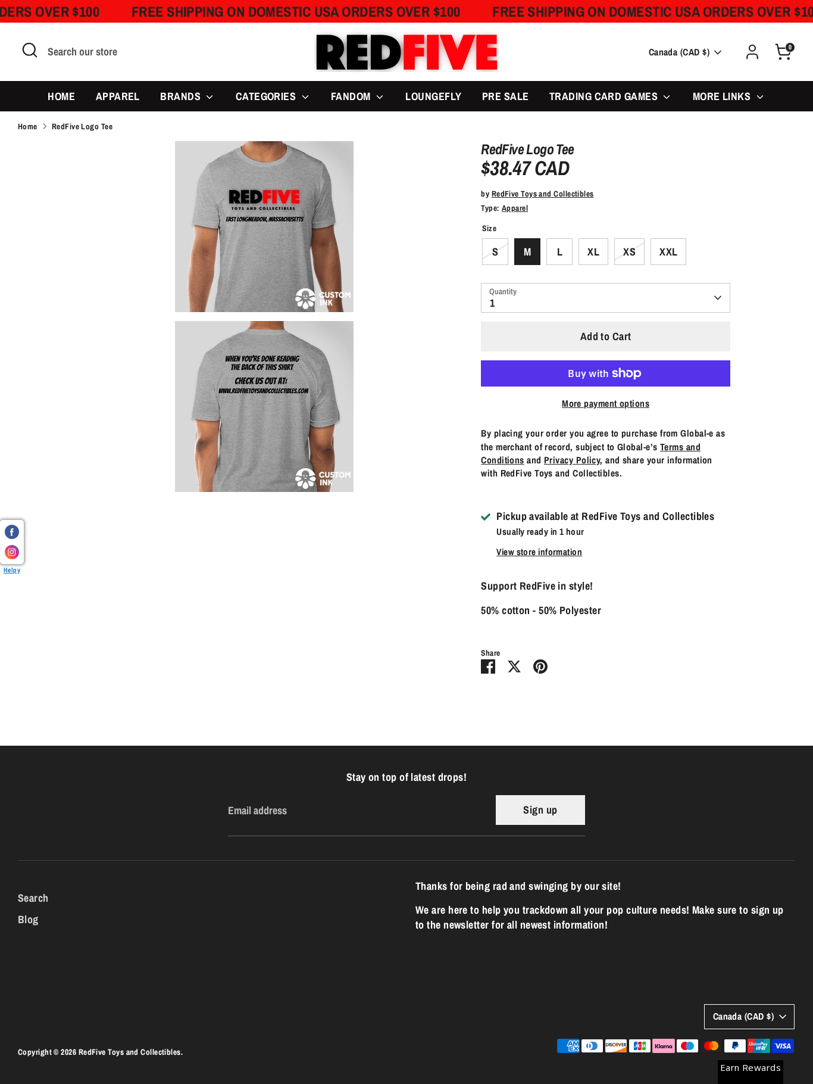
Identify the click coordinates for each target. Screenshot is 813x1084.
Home (61, 96)
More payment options (605, 403)
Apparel (118, 96)
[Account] (752, 52)
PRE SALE (505, 96)
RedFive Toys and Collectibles (543, 193)
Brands (181, 96)
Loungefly (433, 96)
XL (593, 251)
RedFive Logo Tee (82, 126)
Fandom (352, 96)
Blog (28, 919)
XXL (668, 251)
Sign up (540, 809)
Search (33, 897)
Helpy (12, 569)
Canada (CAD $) (679, 52)
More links (723, 96)
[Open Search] (30, 50)
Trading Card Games (605, 96)
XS (629, 251)
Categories (267, 96)
